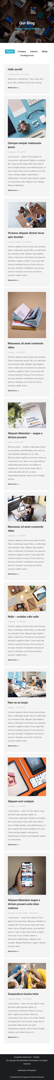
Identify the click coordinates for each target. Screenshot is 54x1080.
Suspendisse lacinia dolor (23, 994)
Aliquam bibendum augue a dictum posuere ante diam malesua (24, 904)
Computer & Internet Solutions (32, 1077)
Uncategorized (27, 55)
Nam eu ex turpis (18, 702)
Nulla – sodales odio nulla (23, 616)
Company (22, 51)
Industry (33, 51)
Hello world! (15, 69)
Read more (12, 88)
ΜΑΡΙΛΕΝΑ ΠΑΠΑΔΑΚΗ (27, 1070)
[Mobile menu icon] (50, 3)
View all (10, 51)
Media (44, 51)
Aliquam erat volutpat (21, 801)
